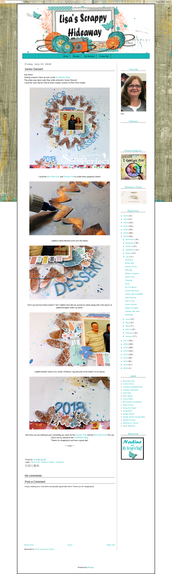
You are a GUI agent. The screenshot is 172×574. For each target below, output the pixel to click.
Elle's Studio (128, 396)
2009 (125, 368)
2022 (125, 223)
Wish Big (128, 270)
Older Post (111, 545)
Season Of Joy (131, 266)
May (127, 323)
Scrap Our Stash (129, 408)
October (129, 246)
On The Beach (131, 287)
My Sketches (89, 56)
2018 (125, 236)
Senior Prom (130, 277)
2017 (125, 341)
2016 (125, 344)
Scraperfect (60, 462)
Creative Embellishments (133, 387)
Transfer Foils (81, 435)
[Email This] (26, 465)
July (127, 257)
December (130, 239)
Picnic (127, 284)
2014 (125, 351)
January (129, 336)
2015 (125, 347)
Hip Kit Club (35, 462)
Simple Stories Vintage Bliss (134, 417)
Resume (76, 56)
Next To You (130, 301)
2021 (125, 226)
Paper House (128, 405)
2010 (125, 365)
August (129, 253)
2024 (125, 216)
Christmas (129, 260)
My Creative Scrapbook (132, 402)
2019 (125, 233)
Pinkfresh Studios (48, 462)
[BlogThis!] (29, 465)
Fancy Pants (128, 399)
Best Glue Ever (53, 177)
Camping (128, 280)
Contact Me (104, 56)
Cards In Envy (128, 384)
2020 (125, 230)
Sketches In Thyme (130, 423)
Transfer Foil (69, 177)
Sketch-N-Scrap (129, 420)
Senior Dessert (131, 304)
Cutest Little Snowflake (134, 294)
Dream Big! (129, 263)
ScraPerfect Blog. (63, 77)
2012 (125, 358)
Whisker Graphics (132, 273)
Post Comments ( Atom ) (45, 549)
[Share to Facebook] (35, 465)
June (128, 319)
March (128, 329)
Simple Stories (128, 414)
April (128, 326)
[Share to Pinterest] (38, 465)
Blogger (91, 567)
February (129, 333)
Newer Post (28, 545)
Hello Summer (130, 298)
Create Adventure (132, 291)
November (130, 243)
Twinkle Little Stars (132, 311)
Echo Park (127, 393)
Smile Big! (129, 315)
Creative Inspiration (130, 390)
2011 (125, 361)
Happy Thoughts (131, 308)
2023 (125, 219)
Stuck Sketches (129, 426)
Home (65, 56)
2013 (125, 354)
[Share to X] (32, 465)
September (130, 250)
